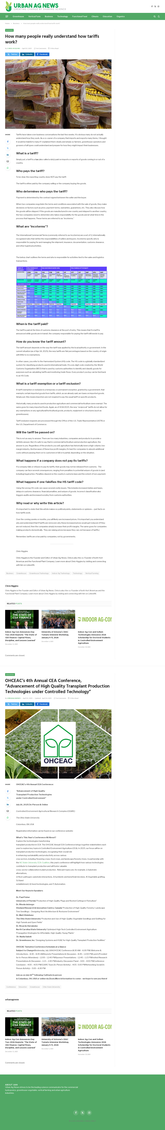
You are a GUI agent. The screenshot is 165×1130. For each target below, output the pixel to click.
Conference (11, 987)
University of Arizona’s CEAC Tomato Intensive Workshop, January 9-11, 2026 (55, 635)
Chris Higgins (13, 48)
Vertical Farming (91, 573)
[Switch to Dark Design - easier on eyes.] (158, 16)
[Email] (7, 161)
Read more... (20, 1093)
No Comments (41, 48)
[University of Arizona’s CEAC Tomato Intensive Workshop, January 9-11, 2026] (58, 619)
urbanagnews (14, 698)
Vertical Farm (34, 16)
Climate (95, 16)
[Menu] (7, 16)
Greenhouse (18, 16)
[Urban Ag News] (35, 6)
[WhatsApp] (7, 167)
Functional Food (79, 16)
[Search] (154, 16)
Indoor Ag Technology (61, 573)
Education (107, 16)
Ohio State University (51, 987)
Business (49, 16)
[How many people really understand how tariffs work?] (58, 94)
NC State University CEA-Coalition (34, 862)
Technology (62, 16)
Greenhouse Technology (39, 573)
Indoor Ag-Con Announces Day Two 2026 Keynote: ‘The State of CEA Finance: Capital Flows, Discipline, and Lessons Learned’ (21, 636)
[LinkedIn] (7, 154)
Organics (121, 16)
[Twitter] (7, 148)
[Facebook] (7, 141)
